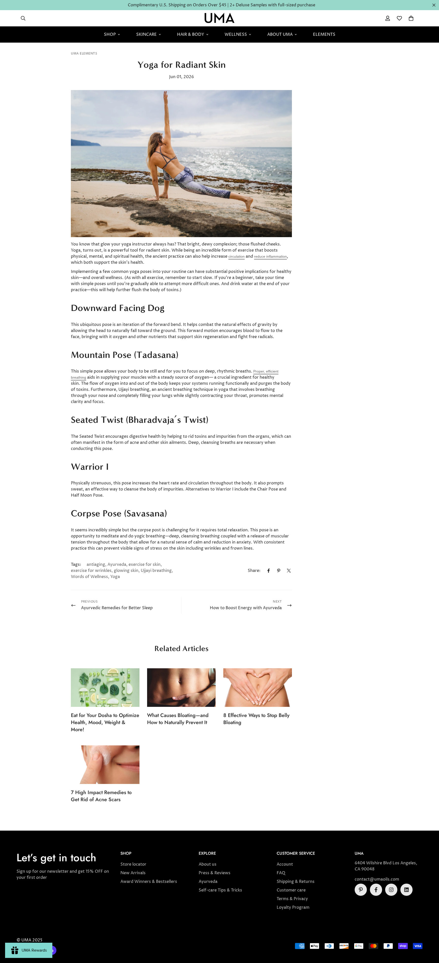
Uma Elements (84, 53)
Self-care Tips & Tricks (220, 890)
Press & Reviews (214, 873)
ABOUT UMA (280, 34)
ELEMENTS (324, 34)
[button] (411, 18)
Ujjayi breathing (156, 570)
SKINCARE (146, 34)
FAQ (281, 873)
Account (285, 864)
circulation (236, 256)
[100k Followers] (391, 890)
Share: (254, 570)
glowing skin (126, 570)
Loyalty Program (293, 907)
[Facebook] (268, 571)
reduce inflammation (270, 256)
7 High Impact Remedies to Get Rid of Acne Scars (101, 796)
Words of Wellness (89, 577)
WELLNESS (236, 34)
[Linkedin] (406, 890)
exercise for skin (145, 564)
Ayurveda (116, 564)
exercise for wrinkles (91, 570)
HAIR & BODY (190, 34)
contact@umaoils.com (377, 879)
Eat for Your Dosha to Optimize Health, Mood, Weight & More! (105, 722)
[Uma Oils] (219, 18)
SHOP (110, 34)
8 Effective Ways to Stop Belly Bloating (256, 719)
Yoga (115, 577)
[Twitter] (289, 571)
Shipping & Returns (296, 881)
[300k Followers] (376, 890)
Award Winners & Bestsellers (148, 881)
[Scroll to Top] (429, 935)
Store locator (133, 864)
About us (207, 864)
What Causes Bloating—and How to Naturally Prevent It (178, 719)
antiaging (96, 564)
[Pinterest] (279, 571)
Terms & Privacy (292, 899)
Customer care (291, 890)
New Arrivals (133, 873)
